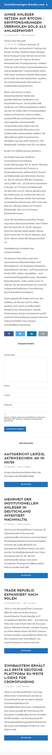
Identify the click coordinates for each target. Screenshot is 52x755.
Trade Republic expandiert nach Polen (21, 595)
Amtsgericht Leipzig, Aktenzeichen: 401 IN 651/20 (24, 458)
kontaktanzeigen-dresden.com (24, 4)
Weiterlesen (26, 484)
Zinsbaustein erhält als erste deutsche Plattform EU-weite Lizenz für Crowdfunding (24, 674)
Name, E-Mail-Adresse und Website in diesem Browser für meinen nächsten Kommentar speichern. (24, 419)
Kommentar (9, 355)
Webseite (8, 405)
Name (6, 386)
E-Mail (7, 395)
